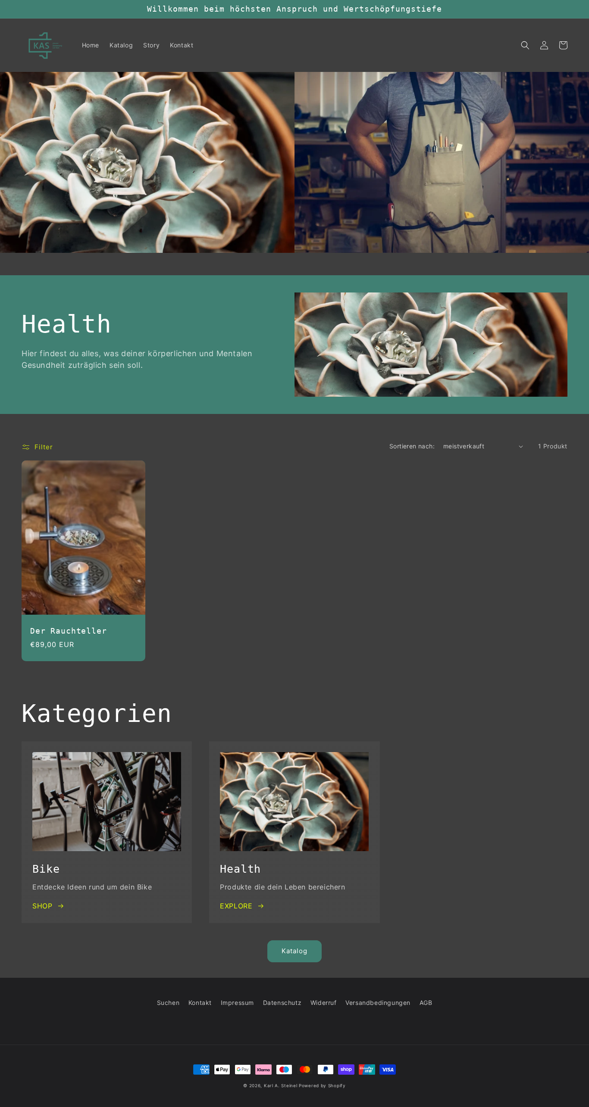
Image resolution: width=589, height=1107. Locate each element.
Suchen (168, 1002)
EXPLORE (236, 906)
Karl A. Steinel (281, 1085)
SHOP (42, 906)
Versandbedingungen (377, 1002)
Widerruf (323, 1002)
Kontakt (200, 1002)
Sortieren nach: (412, 446)
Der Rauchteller (68, 630)
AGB (426, 1002)
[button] (525, 45)
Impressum (237, 1002)
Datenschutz (282, 1002)
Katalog (294, 951)
